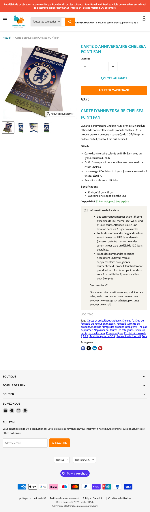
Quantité (85, 58)
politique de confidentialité (32, 498)
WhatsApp (124, 300)
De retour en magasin (103, 323)
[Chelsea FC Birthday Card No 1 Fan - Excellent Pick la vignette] (8, 127)
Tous (144, 336)
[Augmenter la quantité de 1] (112, 66)
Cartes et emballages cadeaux (104, 320)
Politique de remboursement (64, 498)
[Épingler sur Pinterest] (100, 348)
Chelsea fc (128, 320)
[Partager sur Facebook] (83, 348)
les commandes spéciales (119, 253)
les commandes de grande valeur (124, 233)
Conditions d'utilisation (119, 498)
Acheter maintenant (114, 90)
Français (60, 459)
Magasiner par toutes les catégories (113, 330)
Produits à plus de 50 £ (102, 336)
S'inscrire (59, 442)
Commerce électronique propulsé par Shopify (75, 505)
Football (121, 323)
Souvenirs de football (129, 336)
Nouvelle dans (97, 333)
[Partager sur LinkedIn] (94, 348)
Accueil (7, 37)
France (82, 459)
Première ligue (114, 333)
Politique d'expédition (93, 498)
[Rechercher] (70, 22)
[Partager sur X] (89, 348)
